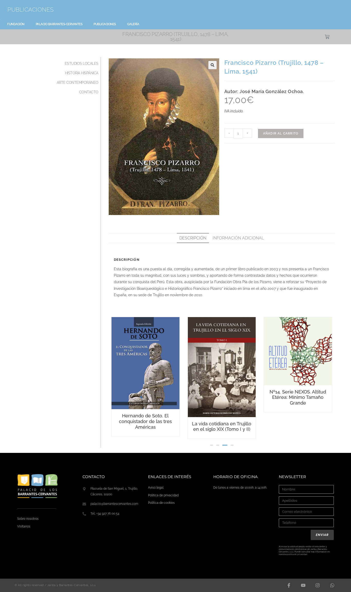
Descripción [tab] (192, 238)
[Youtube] (303, 585)
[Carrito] (327, 36)
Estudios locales (81, 63)
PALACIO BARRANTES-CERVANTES (59, 24)
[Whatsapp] (332, 585)
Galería (133, 24)
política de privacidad (297, 554)
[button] (212, 65)
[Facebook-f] (288, 585)
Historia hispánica (81, 73)
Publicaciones (105, 24)
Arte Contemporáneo (77, 82)
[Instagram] (317, 585)
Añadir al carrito (280, 133)
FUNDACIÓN (15, 24)
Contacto (88, 92)
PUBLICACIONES (30, 9)
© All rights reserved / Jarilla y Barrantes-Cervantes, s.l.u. (55, 585)
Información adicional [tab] (238, 238)
